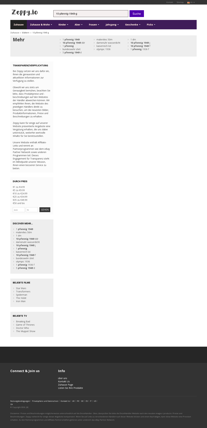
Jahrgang (111, 24)
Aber (78, 24)
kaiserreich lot (104, 45)
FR (78, 401)
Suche (137, 14)
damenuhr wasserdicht (108, 42)
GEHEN (45, 209)
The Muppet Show (25, 331)
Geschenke (132, 24)
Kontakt (169, 2)
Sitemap (180, 2)
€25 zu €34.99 (20, 196)
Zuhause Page (65, 384)
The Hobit (21, 297)
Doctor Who (22, 327)
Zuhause (19, 24)
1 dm (133, 39)
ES (87, 401)
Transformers (23, 291)
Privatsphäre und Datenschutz (45, 401)
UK (73, 401)
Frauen (93, 24)
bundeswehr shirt (72, 49)
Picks (150, 24)
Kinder (63, 24)
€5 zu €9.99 (19, 190)
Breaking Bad (23, 321)
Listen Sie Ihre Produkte (70, 387)
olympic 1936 (103, 49)
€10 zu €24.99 (20, 193)
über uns (62, 378)
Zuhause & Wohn (40, 24)
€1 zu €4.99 (19, 186)
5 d (72, 52)
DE (82, 401)
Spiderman (21, 294)
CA (11, 404)
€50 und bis (19, 203)
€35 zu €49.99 (20, 199)
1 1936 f (140, 49)
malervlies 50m (104, 39)
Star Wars (21, 288)
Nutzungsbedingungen (20, 401)
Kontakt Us (64, 381)
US (95, 401)
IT (91, 401)
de (191, 2)
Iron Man (21, 301)
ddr (74, 42)
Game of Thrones (25, 324)
